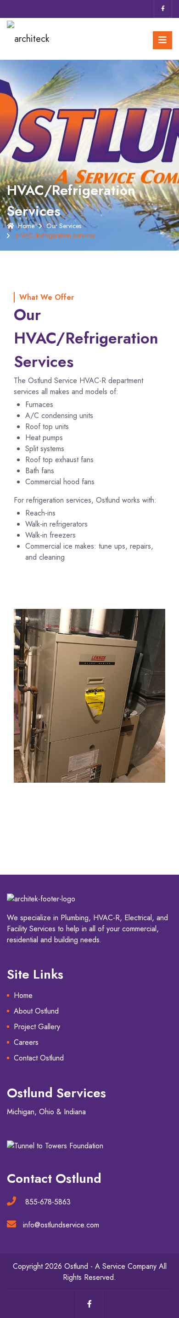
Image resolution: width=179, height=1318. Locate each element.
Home (26, 225)
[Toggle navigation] (162, 40)
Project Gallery (37, 1026)
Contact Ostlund (39, 1058)
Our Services (63, 225)
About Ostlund (36, 1011)
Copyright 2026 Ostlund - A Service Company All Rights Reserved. (90, 1272)
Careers (26, 1042)
